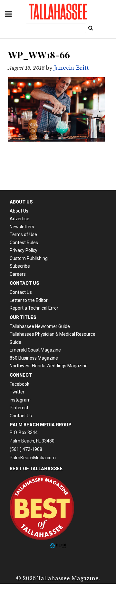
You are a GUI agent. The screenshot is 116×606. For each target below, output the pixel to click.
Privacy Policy (23, 250)
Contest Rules (24, 242)
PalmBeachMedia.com (33, 457)
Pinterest (19, 407)
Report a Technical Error (34, 308)
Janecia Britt (71, 68)
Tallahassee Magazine (58, 12)
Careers (18, 274)
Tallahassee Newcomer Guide (40, 326)
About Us (19, 211)
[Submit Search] (90, 28)
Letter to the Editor (29, 300)
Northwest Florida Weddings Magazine (49, 365)
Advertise (19, 218)
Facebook (19, 384)
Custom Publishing (29, 258)
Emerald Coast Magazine (35, 350)
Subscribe (20, 266)
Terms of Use (23, 234)
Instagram (20, 399)
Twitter (17, 391)
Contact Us (21, 292)
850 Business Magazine (34, 358)
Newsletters (22, 226)
